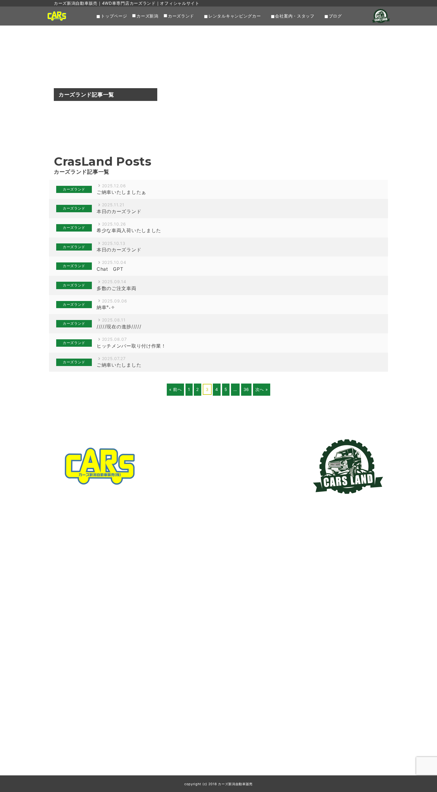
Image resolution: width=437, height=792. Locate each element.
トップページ (114, 15)
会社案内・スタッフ (294, 15)
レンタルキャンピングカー (234, 15)
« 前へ (175, 389)
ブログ (335, 15)
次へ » (261, 389)
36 (246, 389)
